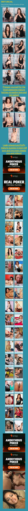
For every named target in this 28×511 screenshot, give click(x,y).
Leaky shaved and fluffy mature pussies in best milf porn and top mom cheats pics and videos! (14, 149)
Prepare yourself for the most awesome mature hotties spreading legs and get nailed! (14, 90)
